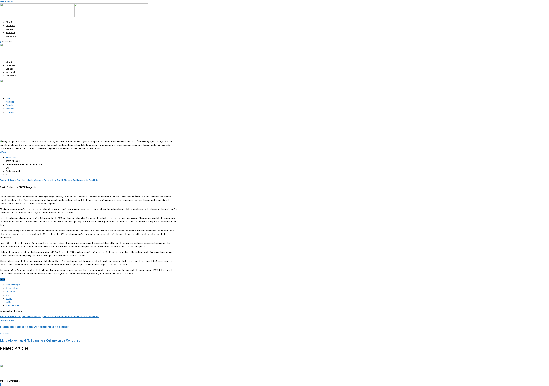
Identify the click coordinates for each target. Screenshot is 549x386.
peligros (9, 295)
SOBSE (9, 302)
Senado (9, 29)
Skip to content (7, 1)
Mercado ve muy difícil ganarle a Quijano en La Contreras (40, 340)
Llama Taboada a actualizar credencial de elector (34, 327)
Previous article (7, 320)
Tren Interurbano (13, 305)
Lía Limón (10, 291)
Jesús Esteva (12, 288)
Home (3, 128)
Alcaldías (10, 25)
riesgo (9, 298)
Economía (11, 36)
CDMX (9, 22)
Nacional (10, 32)
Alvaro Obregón (13, 284)
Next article (5, 333)
